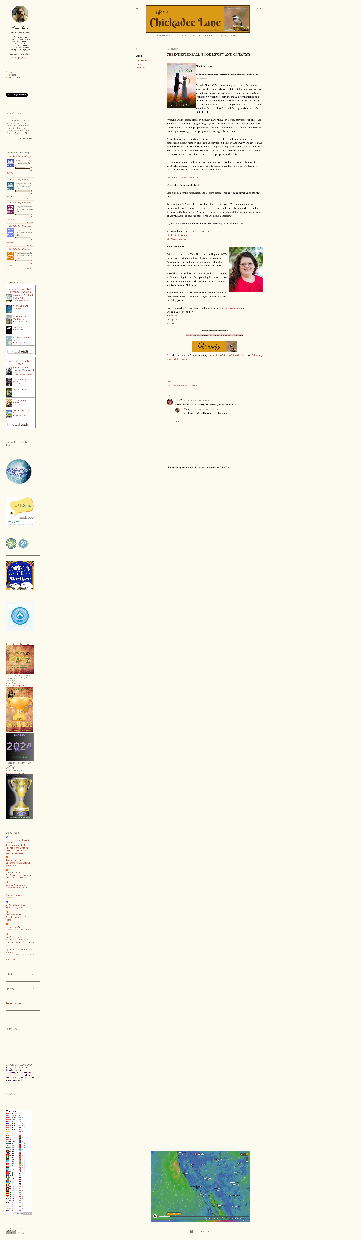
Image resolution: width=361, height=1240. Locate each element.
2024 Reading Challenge (20, 202)
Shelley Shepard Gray (22, 415)
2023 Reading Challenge (20, 225)
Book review (142, 60)
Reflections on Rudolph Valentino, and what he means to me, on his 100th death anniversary (19, 849)
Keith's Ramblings (14, 895)
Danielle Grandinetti (22, 384)
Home (149, 35)
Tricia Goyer (19, 392)
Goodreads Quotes (26, 139)
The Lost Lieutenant (178, 235)
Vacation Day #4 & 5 (15, 907)
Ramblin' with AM (14, 860)
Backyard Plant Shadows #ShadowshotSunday (18, 864)
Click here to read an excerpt (182, 177)
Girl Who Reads (13, 872)
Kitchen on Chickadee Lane (198, 35)
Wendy (17, 160)
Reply (177, 421)
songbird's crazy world (16, 885)
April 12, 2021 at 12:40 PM (207, 409)
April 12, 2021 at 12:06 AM (198, 400)
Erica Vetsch (181, 400)
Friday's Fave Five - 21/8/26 (19, 929)
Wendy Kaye (189, 409)
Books (139, 64)
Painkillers (17, 327)
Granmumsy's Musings (167, 35)
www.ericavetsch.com (231, 307)
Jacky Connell (19, 329)
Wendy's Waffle (13, 927)
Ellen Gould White (21, 300)
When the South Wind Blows (21, 317)
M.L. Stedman (19, 308)
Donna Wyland (20, 342)
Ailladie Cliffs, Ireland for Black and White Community (20, 940)
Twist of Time (19, 389)
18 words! (10, 897)
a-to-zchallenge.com (16, 685)
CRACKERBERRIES (15, 905)
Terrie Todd (18, 405)
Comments (16, 77)
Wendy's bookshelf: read (20, 362)
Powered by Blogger (202, 1231)
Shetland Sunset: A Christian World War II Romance (23, 370)
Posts (13, 75)
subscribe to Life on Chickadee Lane (227, 355)
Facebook (172, 315)
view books (30, 176)
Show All (10, 959)
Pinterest (172, 323)
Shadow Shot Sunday (16, 887)
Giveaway (140, 68)
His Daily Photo (13, 937)
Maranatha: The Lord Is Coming (23, 296)
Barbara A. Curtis (21, 321)
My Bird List (223, 35)
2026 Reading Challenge (20, 156)
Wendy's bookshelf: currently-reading (20, 290)
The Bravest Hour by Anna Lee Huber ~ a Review (18, 876)
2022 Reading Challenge (20, 248)
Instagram (172, 319)
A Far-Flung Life (20, 306)
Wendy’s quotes (14, 112)
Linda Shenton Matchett (23, 375)
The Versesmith (13, 915)
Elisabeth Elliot (22, 133)
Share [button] (138, 49)
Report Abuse (13, 1003)
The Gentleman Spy (177, 238)
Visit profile (20, 58)
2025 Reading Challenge (20, 179)
